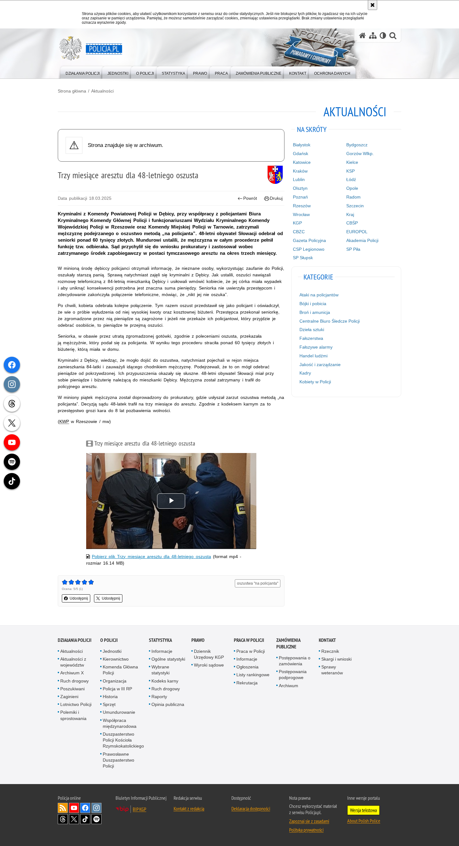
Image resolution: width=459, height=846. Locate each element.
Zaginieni (69, 696)
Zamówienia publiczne (288, 643)
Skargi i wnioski (336, 659)
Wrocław (301, 214)
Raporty (159, 696)
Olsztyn (300, 188)
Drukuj (276, 198)
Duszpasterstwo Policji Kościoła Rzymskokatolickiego (123, 740)
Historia (110, 696)
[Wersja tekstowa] (383, 35)
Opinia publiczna (167, 704)
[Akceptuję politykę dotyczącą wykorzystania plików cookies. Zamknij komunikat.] (372, 5)
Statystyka (160, 640)
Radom (353, 196)
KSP (350, 171)
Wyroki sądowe (209, 664)
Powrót (250, 198)
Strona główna (72, 90)
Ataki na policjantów (318, 294)
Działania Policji (74, 640)
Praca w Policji (249, 640)
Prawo (198, 640)
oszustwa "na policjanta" (257, 583)
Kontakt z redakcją (189, 808)
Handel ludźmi (313, 355)
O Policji (109, 640)
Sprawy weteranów (332, 669)
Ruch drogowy (74, 680)
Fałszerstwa (311, 338)
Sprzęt (109, 704)
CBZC (299, 231)
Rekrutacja (247, 682)
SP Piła (353, 249)
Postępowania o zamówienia (294, 660)
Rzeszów (302, 205)
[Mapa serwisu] (373, 35)
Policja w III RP (117, 688)
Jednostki (112, 651)
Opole (352, 188)
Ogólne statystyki (168, 659)
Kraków (300, 171)
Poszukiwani (72, 688)
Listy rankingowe (252, 674)
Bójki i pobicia (312, 303)
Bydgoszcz (357, 144)
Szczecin (355, 205)
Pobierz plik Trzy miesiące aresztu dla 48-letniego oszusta (151, 556)
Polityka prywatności (306, 830)
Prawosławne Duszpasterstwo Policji (118, 760)
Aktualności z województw (73, 662)
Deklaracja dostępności (250, 808)
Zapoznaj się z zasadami (309, 821)
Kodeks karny (164, 680)
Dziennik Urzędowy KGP (209, 654)
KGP (297, 222)
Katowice (302, 162)
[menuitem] (82, 72)
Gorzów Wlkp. (360, 153)
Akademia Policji (362, 240)
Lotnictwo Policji (75, 704)
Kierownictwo (116, 659)
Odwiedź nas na (74, 808)
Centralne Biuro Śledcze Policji (329, 321)
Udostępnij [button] (79, 598)
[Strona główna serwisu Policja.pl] (362, 35)
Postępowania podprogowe (293, 674)
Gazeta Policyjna (309, 240)
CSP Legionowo (308, 249)
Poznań (300, 196)
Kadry (305, 372)
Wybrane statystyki (160, 669)
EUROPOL (357, 231)
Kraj (350, 214)
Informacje (161, 651)
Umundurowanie (119, 712)
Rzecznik (330, 651)
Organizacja (114, 680)
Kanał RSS (63, 808)
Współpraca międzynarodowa (119, 723)
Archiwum (288, 685)
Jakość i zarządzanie (320, 364)
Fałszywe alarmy (316, 347)
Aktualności (102, 90)
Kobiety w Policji (315, 381)
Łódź (351, 179)
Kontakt (327, 640)
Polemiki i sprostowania (73, 715)
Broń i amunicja (314, 312)
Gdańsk (300, 153)
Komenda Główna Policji (120, 669)
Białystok (301, 144)
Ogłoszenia (247, 666)
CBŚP (352, 222)
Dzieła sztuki (311, 329)
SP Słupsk (303, 257)
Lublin (299, 179)
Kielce (352, 162)
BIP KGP (139, 809)
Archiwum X (72, 672)
